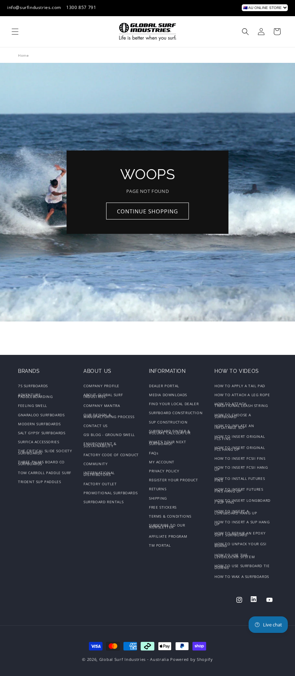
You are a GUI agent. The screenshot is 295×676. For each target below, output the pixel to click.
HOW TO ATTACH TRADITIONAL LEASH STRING (241, 404)
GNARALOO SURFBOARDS (41, 414)
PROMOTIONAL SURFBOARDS (110, 492)
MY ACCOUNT (161, 461)
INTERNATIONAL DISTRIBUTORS (99, 473)
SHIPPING (158, 498)
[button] (15, 32)
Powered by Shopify (191, 659)
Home (23, 55)
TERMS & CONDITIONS (170, 516)
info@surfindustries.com (34, 7)
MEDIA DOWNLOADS (168, 394)
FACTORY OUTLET (100, 483)
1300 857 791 (81, 7)
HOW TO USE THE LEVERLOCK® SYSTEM (234, 555)
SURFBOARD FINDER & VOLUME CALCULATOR (169, 432)
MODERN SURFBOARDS (39, 423)
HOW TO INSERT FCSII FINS (239, 458)
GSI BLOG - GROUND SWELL (109, 434)
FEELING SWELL (32, 405)
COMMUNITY (95, 463)
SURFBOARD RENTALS (103, 501)
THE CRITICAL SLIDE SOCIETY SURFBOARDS (45, 451)
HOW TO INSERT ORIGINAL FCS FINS (239, 437)
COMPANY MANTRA (101, 405)
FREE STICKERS (163, 507)
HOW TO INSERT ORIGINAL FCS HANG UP (239, 448)
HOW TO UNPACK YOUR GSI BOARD (240, 544)
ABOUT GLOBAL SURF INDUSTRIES (103, 395)
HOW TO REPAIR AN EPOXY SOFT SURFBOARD (240, 534)
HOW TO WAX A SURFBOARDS (241, 576)
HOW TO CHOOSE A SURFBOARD (232, 415)
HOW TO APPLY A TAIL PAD (239, 386)
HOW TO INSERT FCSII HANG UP (241, 468)
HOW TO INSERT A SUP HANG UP (241, 522)
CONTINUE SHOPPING (147, 211)
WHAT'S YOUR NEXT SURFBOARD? (167, 442)
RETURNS (157, 488)
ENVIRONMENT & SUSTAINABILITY (100, 444)
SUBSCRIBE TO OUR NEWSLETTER (167, 526)
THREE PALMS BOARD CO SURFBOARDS (41, 462)
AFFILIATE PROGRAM (168, 536)
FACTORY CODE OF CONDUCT (111, 454)
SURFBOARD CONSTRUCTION (176, 412)
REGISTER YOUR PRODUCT (173, 479)
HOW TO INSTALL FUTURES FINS (239, 479)
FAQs (153, 452)
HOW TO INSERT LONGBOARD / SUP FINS (242, 501)
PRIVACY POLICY (164, 470)
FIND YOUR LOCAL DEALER (174, 403)
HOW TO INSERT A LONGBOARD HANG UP (235, 512)
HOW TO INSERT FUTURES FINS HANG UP (238, 490)
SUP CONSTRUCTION (168, 422)
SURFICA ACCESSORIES (38, 441)
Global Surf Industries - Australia (134, 659)
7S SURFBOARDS (33, 386)
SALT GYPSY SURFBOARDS (41, 432)
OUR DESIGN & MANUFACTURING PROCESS (109, 415)
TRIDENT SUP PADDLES (39, 481)
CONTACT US (95, 425)
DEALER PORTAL (164, 386)
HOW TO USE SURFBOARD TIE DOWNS (241, 566)
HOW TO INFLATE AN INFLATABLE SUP (234, 426)
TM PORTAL (160, 545)
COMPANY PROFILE (101, 386)
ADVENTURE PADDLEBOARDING (35, 395)
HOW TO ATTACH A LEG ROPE (242, 394)
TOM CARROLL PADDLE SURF (44, 472)
